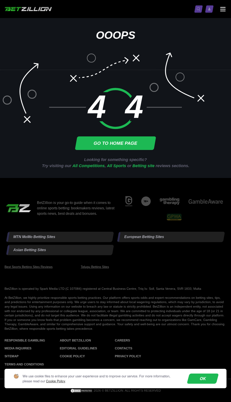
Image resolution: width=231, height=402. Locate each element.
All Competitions (88, 166)
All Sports (116, 166)
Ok (203, 378)
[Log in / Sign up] (210, 9)
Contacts (123, 348)
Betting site (143, 166)
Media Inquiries (18, 348)
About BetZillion (75, 340)
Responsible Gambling (25, 340)
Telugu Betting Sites (95, 267)
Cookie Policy (72, 356)
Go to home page (115, 143)
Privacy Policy (128, 356)
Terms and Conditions (24, 364)
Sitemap (11, 356)
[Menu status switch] (222, 9)
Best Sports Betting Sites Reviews (29, 267)
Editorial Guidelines (78, 348)
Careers (122, 340)
